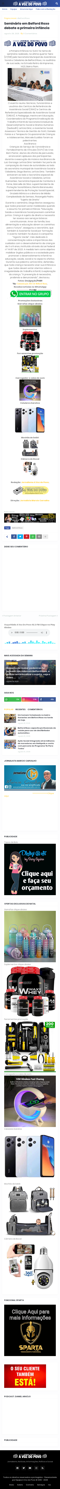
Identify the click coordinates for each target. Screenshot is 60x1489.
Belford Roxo (24, 18)
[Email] (39, 536)
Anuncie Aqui (26, 9)
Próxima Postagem (48, 615)
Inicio (11, 1484)
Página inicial (10, 18)
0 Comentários (30, 33)
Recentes (20, 709)
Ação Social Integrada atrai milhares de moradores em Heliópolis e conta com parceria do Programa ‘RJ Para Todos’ (36, 745)
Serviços (41, 1484)
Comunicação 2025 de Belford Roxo (32, 284)
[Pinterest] (26, 536)
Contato (30, 1484)
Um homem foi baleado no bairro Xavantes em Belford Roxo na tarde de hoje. (35, 717)
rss (49, 1484)
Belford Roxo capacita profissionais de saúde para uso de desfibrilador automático (37, 730)
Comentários (35, 709)
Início (4, 9)
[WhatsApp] (33, 536)
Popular (8, 709)
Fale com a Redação (45, 9)
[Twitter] (20, 536)
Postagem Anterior (12, 615)
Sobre (20, 1484)
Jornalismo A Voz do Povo (35, 482)
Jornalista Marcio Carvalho (34, 500)
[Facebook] (14, 536)
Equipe (13, 9)
